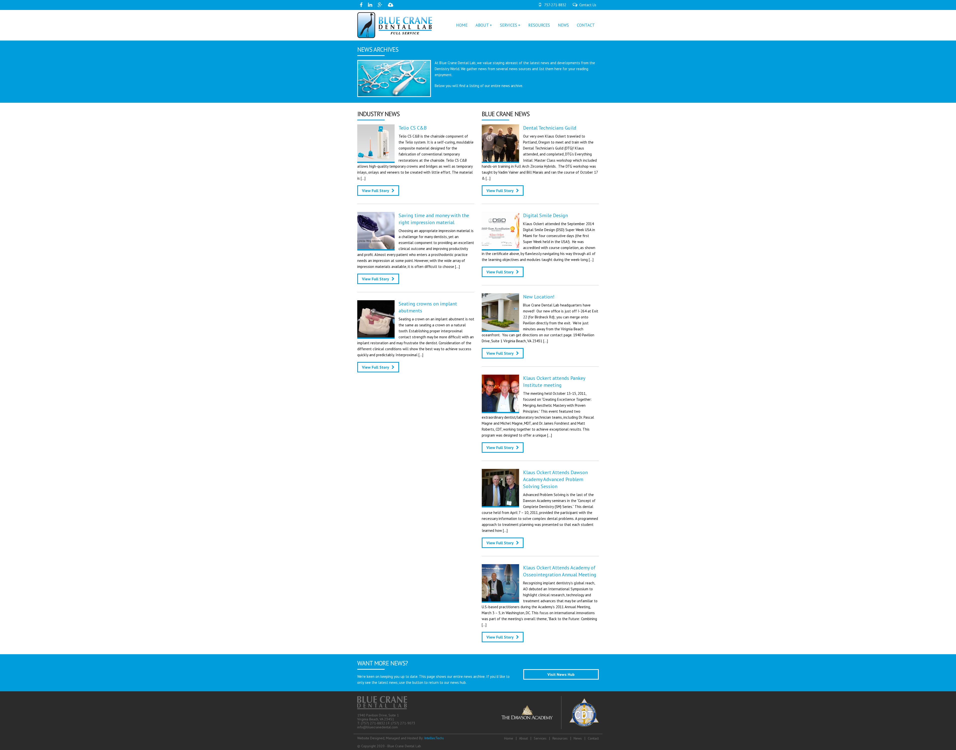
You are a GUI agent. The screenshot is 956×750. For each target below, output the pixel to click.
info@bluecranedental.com (377, 727)
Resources (539, 25)
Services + (510, 25)
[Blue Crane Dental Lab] (394, 24)
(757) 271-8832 (373, 723)
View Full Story (375, 190)
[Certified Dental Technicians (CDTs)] (584, 712)
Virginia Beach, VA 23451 (375, 719)
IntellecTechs (434, 738)
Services (540, 738)
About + (484, 25)
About (523, 738)
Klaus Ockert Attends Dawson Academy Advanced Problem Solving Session (555, 479)
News (563, 25)
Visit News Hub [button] (561, 674)
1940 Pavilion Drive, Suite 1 (378, 715)
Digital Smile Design (545, 215)
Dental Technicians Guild (549, 128)
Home (462, 25)
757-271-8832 (555, 4)
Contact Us (587, 4)
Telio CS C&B (413, 128)
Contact (586, 25)
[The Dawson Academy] (527, 712)
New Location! (538, 297)
